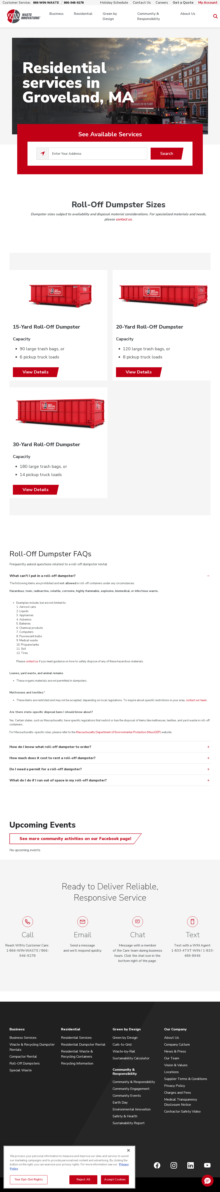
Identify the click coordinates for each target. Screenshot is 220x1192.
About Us (187, 13)
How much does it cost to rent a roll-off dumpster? (52, 758)
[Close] (128, 1150)
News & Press (175, 1051)
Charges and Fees (177, 1092)
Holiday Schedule (114, 2)
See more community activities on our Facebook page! (75, 839)
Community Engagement (131, 1088)
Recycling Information (77, 1063)
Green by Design (110, 16)
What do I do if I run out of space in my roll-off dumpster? (58, 780)
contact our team (196, 700)
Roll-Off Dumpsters (24, 1063)
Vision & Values (176, 1065)
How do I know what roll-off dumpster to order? (50, 747)
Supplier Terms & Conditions (185, 1079)
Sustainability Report (129, 1123)
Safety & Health (125, 1116)
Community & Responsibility (148, 16)
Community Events (127, 1095)
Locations (171, 1072)
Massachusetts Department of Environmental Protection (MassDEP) (118, 732)
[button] (137, 939)
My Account (207, 2)
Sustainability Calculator (131, 1058)
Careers (162, 2)
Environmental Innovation (132, 1109)
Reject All (83, 1179)
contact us (124, 219)
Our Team (171, 1058)
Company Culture (177, 1044)
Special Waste (20, 1070)
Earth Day (120, 1102)
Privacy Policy (174, 1085)
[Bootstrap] (23, 16)
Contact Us (142, 2)
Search (166, 153)
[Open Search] (215, 16)
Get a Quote (183, 2)
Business (56, 13)
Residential (83, 13)
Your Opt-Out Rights (29, 1179)
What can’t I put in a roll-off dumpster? (42, 575)
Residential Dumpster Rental (83, 1044)
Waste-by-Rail (124, 1051)
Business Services (23, 1037)
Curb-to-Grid (122, 1044)
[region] (69, 1167)
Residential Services (76, 1037)
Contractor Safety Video (182, 1111)
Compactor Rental (23, 1056)
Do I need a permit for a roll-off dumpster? (45, 769)
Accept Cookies (115, 1179)
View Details (36, 372)
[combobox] (97, 154)
